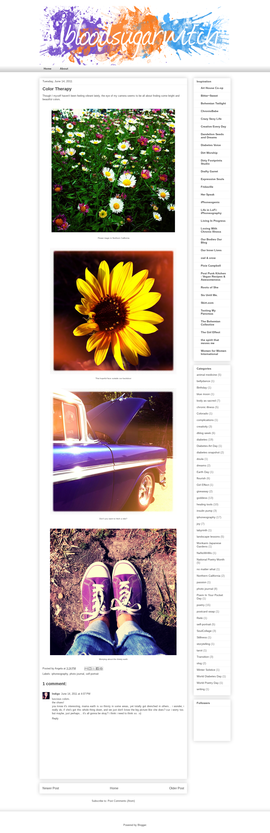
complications (205, 420)
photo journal (77, 673)
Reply (55, 718)
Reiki (200, 618)
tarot (199, 650)
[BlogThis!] (90, 669)
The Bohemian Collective (210, 323)
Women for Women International (213, 352)
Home (47, 68)
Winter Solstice (206, 669)
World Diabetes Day (209, 676)
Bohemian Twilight (213, 103)
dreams (201, 465)
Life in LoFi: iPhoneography (211, 211)
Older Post (176, 788)
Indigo (56, 693)
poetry (201, 605)
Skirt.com (207, 302)
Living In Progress (213, 220)
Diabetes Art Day (207, 445)
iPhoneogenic (210, 202)
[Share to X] (94, 669)
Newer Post (50, 788)
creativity (202, 426)
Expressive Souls (212, 179)
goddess (202, 497)
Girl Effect (203, 484)
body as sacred (206, 400)
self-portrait (92, 673)
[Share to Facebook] (97, 669)
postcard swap (206, 611)
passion (201, 582)
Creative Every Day (213, 126)
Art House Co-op (212, 88)
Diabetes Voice (211, 145)
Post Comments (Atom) (121, 800)
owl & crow (208, 257)
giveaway (202, 491)
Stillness (202, 637)
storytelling (203, 643)
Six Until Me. (209, 295)
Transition (203, 656)
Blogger (142, 825)
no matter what (206, 569)
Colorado (202, 413)
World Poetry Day (208, 682)
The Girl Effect (210, 332)
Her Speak (207, 194)
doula (200, 458)
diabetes (202, 439)
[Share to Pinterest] (101, 669)
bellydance (203, 381)
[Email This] (86, 669)
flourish (201, 478)
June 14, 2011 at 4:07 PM (75, 693)
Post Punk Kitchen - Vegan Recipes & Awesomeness (213, 276)
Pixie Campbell (211, 265)
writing (201, 689)
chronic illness (205, 407)
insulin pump (204, 510)
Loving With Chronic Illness (211, 230)
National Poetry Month (211, 559)
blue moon (203, 394)
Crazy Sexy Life (211, 118)
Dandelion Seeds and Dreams (212, 136)
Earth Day (203, 472)
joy (198, 523)
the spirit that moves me (210, 341)
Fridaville (207, 186)
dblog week (204, 433)
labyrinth (202, 530)
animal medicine (207, 374)
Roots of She (209, 287)
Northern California (208, 575)
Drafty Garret (209, 171)
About (64, 68)
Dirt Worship (209, 152)
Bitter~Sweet (209, 95)
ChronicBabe (209, 111)
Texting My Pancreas (208, 312)
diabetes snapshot (208, 452)
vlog (199, 663)
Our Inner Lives (211, 250)
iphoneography (60, 673)
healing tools (204, 504)
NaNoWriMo (204, 553)
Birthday (202, 387)
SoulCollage (204, 630)
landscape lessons (208, 536)
